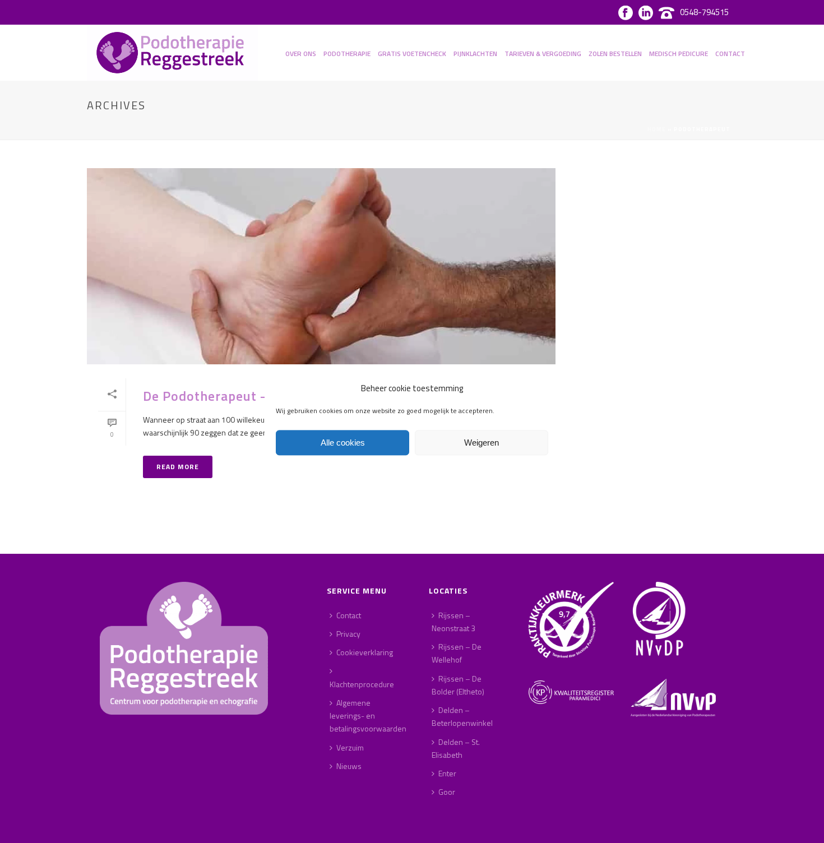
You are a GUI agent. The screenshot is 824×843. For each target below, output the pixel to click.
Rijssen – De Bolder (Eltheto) (458, 685)
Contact (730, 53)
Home (656, 129)
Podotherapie (347, 53)
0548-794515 (704, 12)
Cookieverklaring (364, 652)
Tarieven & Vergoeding (542, 53)
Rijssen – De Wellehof (457, 653)
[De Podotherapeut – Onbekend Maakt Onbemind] (321, 266)
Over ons (300, 53)
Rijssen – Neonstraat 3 (453, 621)
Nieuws (349, 766)
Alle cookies (343, 442)
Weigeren (481, 442)
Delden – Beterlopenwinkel (462, 716)
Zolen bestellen (615, 53)
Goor (446, 792)
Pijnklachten (475, 53)
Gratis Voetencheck (412, 53)
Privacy (348, 634)
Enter (447, 773)
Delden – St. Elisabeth (456, 748)
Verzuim (350, 747)
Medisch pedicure (678, 53)
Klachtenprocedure (362, 684)
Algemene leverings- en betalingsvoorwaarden (368, 715)
